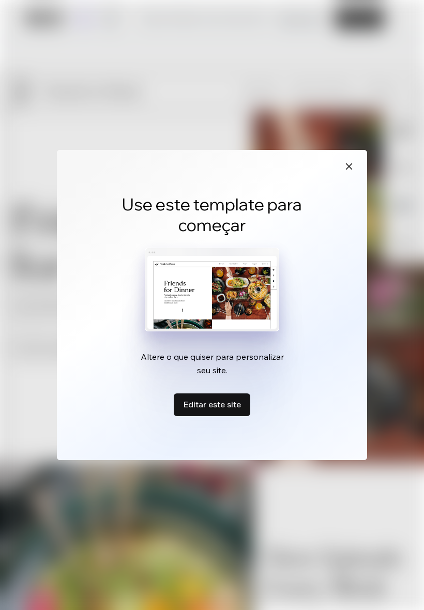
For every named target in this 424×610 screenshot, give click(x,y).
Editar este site (212, 404)
